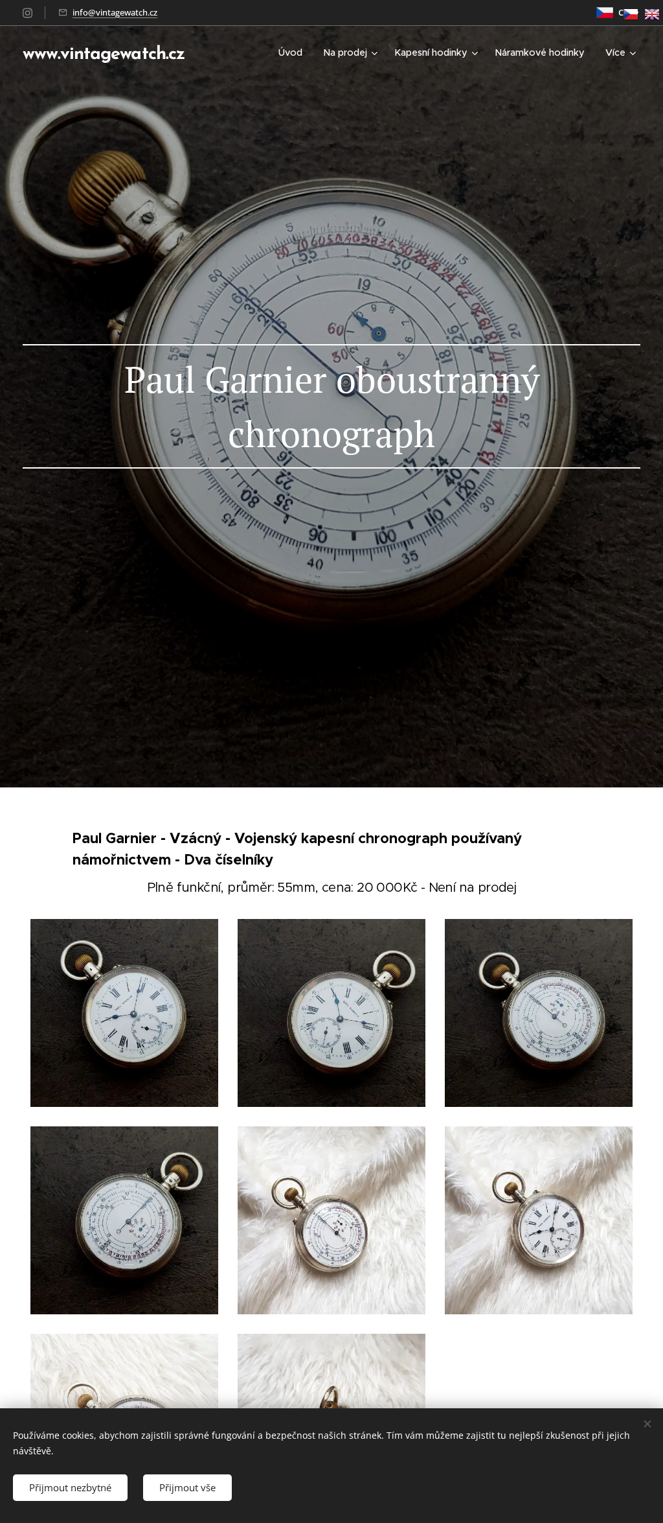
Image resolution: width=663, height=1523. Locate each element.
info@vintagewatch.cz (115, 12)
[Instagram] (27, 13)
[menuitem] (294, 52)
